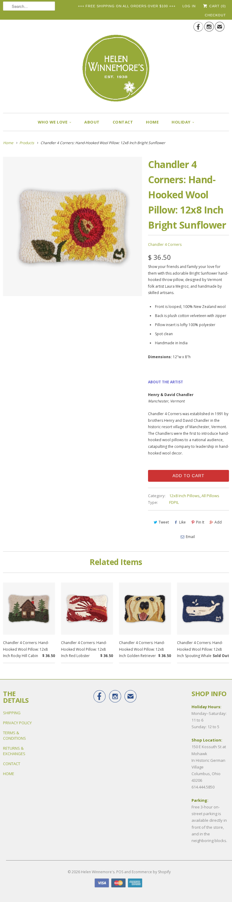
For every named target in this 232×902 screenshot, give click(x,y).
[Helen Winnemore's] (116, 64)
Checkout (215, 15)
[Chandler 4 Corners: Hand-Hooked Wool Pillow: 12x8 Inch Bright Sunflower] (72, 226)
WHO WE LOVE (53, 122)
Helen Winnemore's (97, 871)
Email (190, 536)
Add (218, 522)
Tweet (164, 522)
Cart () (217, 6)
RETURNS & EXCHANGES (14, 750)
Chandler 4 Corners (165, 244)
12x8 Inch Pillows (184, 495)
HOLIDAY (181, 122)
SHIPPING (12, 712)
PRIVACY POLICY (17, 722)
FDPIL (174, 502)
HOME (152, 122)
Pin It (200, 522)
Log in (189, 6)
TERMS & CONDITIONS (14, 735)
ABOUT (92, 122)
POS (119, 871)
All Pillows (210, 495)
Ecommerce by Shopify (151, 871)
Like (182, 522)
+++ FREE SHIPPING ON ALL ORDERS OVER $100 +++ (127, 6)
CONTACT (123, 122)
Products (26, 142)
